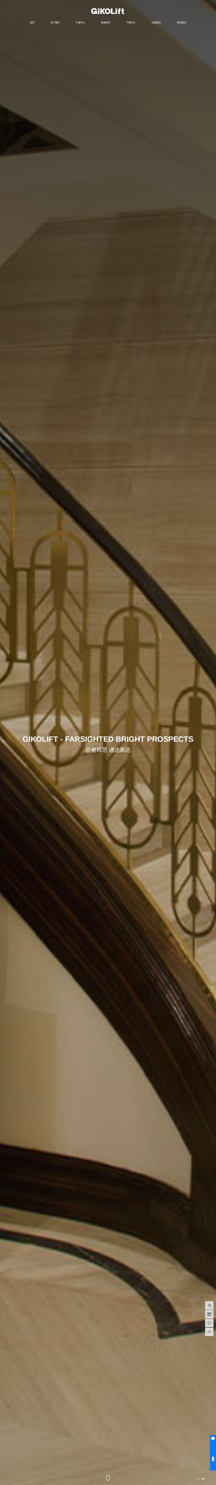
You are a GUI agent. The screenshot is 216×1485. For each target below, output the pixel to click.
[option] (108, 742)
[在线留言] (209, 1323)
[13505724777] (209, 1305)
